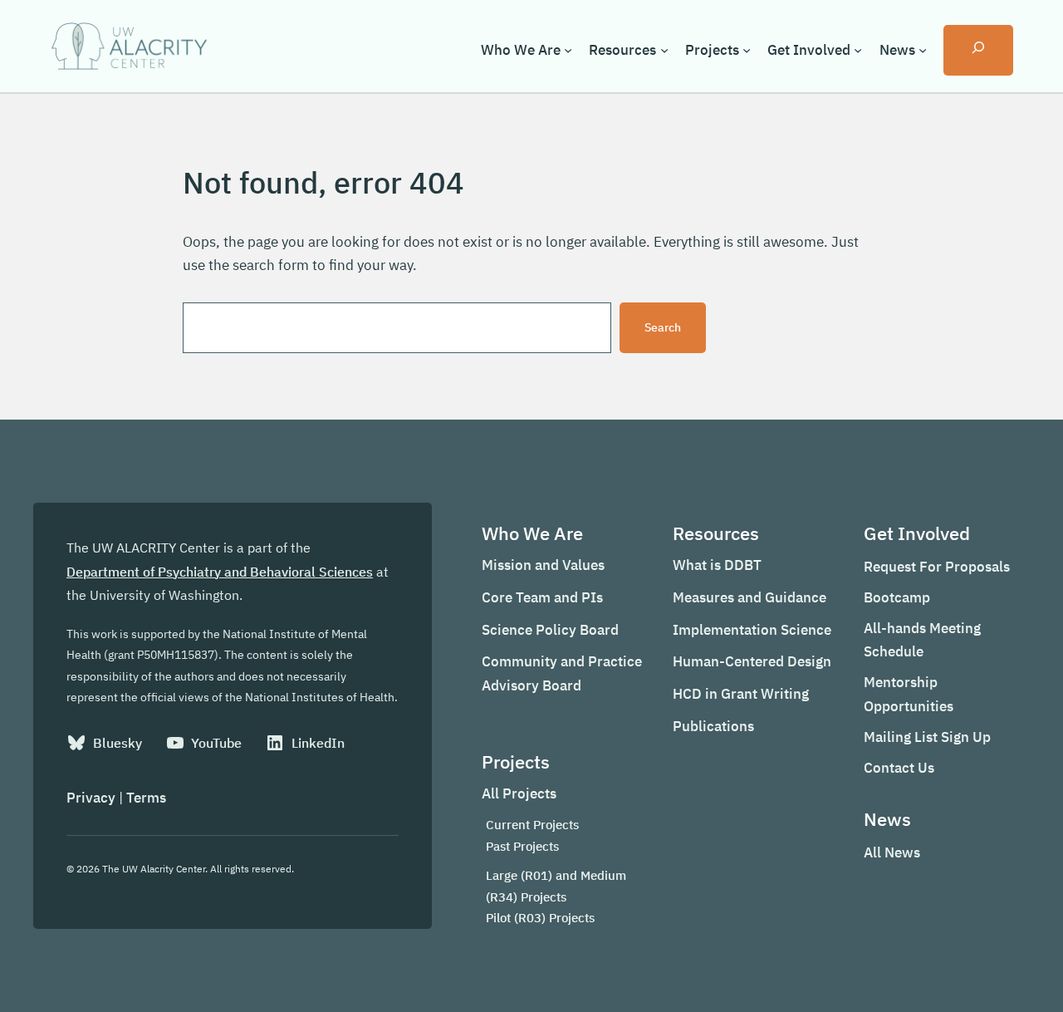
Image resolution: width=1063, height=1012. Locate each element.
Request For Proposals (937, 567)
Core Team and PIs (542, 597)
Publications (713, 726)
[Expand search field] (978, 50)
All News (892, 852)
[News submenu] (922, 50)
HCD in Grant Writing (741, 694)
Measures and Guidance (749, 597)
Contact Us (899, 768)
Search (662, 327)
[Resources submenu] (664, 50)
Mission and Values (543, 565)
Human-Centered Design (752, 661)
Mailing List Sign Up (927, 737)
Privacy (90, 797)
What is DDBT (717, 565)
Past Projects (522, 846)
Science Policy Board (550, 630)
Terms (146, 797)
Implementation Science (752, 630)
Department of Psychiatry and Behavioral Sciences (219, 571)
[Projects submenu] (746, 50)
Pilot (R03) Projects (540, 918)
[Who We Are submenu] (568, 50)
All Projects (519, 793)
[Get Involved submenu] (858, 50)
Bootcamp (897, 597)
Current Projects (532, 825)
